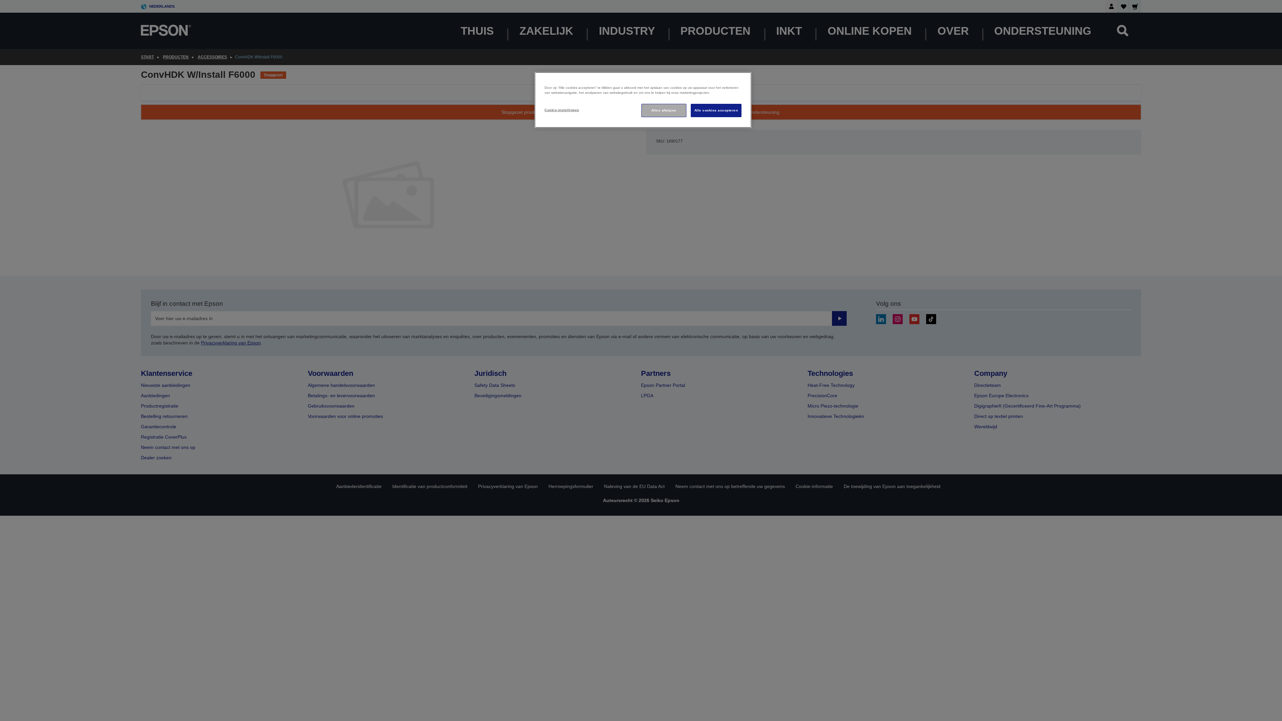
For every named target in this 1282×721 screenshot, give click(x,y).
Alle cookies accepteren (716, 110)
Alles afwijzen (663, 110)
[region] (643, 100)
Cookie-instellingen (562, 110)
